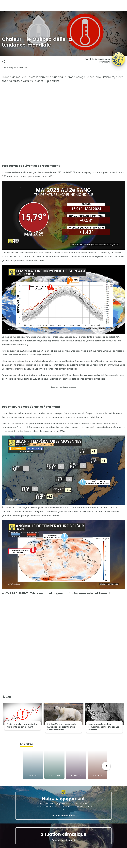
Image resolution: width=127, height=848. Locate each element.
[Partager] (4, 61)
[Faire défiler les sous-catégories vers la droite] (106, 766)
